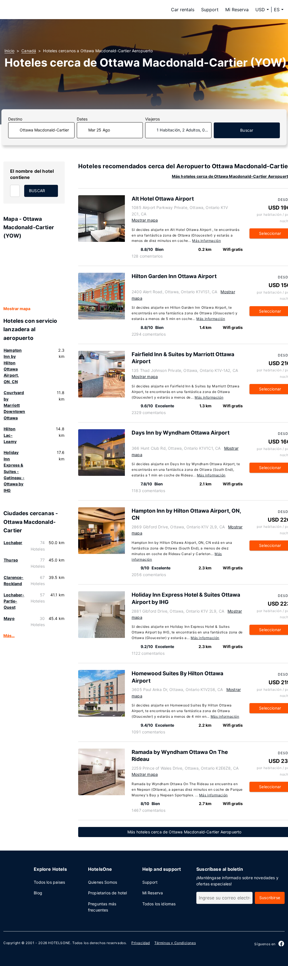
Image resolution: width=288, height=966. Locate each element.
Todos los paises (49, 882)
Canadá (28, 50)
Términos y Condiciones (175, 943)
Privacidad (140, 943)
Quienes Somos (102, 882)
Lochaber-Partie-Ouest (14, 601)
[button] (279, 9)
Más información (206, 240)
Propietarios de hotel (107, 892)
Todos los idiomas (159, 903)
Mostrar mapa (16, 308)
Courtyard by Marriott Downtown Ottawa (14, 405)
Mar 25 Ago (99, 130)
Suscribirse (269, 897)
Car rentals (182, 9)
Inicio (9, 50)
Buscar (246, 130)
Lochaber (13, 542)
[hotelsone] (39, 9)
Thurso (11, 560)
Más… (9, 635)
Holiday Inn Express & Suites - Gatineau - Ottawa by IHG (14, 471)
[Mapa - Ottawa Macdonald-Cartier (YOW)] (34, 273)
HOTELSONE (59, 943)
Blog (38, 892)
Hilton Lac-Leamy (10, 435)
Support (210, 9)
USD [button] (260, 9)
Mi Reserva (237, 9)
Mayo (9, 618)
